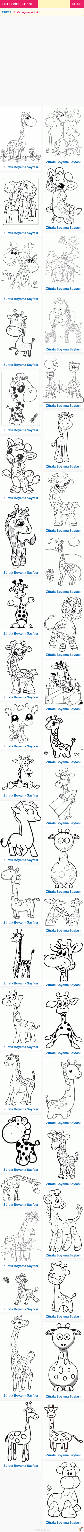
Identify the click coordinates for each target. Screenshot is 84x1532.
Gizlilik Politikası (42, 1530)
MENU (77, 4)
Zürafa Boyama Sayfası (21, 167)
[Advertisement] (42, 59)
